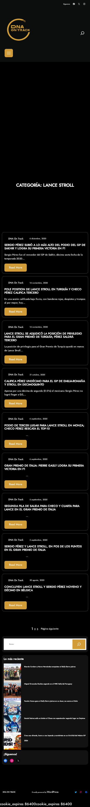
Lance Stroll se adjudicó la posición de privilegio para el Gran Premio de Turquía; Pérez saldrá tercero (43, 337)
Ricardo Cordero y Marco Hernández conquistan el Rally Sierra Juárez (49, 666)
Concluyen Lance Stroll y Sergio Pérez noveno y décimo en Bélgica (42, 588)
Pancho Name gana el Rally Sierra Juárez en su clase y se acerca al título (51, 701)
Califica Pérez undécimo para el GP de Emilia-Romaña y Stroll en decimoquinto (44, 383)
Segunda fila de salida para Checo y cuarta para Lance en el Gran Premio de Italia (41, 507)
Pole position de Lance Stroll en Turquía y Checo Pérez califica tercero (42, 291)
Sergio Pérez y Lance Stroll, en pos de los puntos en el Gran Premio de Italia (43, 548)
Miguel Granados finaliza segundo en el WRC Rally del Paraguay (48, 684)
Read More (15, 267)
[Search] (78, 644)
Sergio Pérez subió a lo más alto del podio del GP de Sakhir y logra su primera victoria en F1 (44, 246)
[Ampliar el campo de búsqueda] (82, 35)
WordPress (52, 792)
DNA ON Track (9, 792)
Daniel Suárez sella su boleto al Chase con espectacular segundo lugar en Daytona (54, 718)
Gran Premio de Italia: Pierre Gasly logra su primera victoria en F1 (44, 467)
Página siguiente (50, 628)
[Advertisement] (45, 109)
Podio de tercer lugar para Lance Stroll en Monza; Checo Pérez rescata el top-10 (44, 427)
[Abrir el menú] (9, 53)
